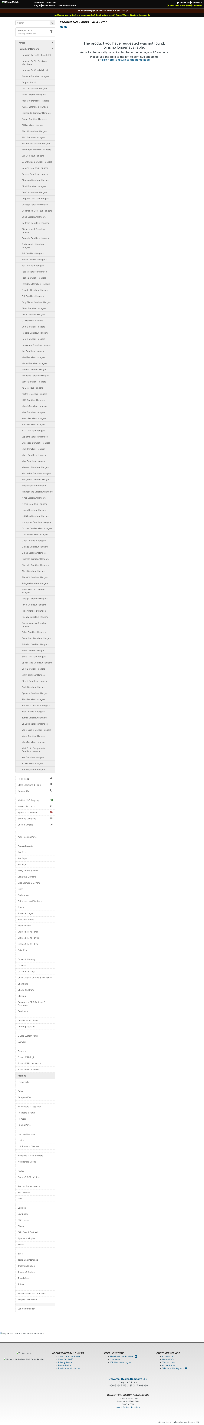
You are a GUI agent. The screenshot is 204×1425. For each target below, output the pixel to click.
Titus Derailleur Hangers (33, 699)
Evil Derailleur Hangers (33, 253)
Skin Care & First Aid (28, 1232)
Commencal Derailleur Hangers (37, 210)
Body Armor (23, 895)
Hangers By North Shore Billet (36, 55)
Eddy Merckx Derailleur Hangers (33, 245)
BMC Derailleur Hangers (33, 137)
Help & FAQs (168, 1359)
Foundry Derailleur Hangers (35, 290)
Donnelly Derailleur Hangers (35, 238)
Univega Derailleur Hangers (35, 723)
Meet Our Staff (65, 1359)
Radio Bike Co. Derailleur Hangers (34, 591)
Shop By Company (27, 818)
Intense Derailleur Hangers (34, 369)
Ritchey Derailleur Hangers (35, 617)
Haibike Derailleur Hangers (35, 333)
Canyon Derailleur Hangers (35, 168)
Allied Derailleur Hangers (34, 94)
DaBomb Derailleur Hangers (35, 223)
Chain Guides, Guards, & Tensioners (35, 977)
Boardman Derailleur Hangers (36, 143)
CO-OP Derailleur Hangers (34, 192)
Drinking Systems (26, 1026)
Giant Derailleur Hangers (33, 314)
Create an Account (66, 5)
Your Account (168, 1362)
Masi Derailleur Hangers (33, 461)
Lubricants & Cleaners (28, 1146)
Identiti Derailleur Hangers (34, 363)
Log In (37, 5)
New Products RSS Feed (122, 1356)
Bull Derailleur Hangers (33, 155)
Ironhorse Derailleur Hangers (35, 375)
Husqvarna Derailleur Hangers (36, 345)
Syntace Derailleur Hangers (35, 693)
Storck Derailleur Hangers (34, 681)
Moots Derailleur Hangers (34, 485)
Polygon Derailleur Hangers (35, 583)
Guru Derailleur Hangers (33, 326)
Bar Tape (22, 858)
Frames (22, 1075)
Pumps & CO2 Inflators (29, 1177)
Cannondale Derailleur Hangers (37, 162)
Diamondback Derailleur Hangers (33, 230)
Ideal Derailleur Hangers (33, 357)
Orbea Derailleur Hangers (34, 553)
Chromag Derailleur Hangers (35, 180)
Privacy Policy (65, 1362)
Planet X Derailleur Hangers (35, 577)
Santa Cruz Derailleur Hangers (36, 638)
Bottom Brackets (26, 919)
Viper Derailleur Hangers (33, 736)
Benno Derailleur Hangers (34, 119)
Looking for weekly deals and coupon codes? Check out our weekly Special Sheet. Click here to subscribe (102, 15)
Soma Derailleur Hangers (34, 656)
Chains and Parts (26, 990)
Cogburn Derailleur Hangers (35, 198)
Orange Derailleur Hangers (35, 546)
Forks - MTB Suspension (29, 1063)
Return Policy (64, 1365)
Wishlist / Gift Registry (28, 800)
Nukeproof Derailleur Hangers (36, 522)
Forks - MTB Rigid (26, 1057)
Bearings (22, 864)
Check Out (196, 2)
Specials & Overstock (28, 812)
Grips (20, 1091)
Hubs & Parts (24, 1125)
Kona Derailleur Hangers (33, 424)
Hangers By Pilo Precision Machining (34, 62)
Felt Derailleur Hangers (33, 265)
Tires (20, 1253)
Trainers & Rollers (26, 1272)
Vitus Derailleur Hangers (33, 742)
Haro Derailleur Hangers (33, 339)
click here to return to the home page (125, 59)
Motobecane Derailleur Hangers (37, 491)
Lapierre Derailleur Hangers (35, 436)
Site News (115, 1359)
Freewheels (23, 1082)
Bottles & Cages (25, 913)
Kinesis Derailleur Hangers (34, 406)
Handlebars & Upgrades (29, 1106)
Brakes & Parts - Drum (28, 938)
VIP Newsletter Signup (121, 1362)
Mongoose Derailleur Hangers (36, 479)
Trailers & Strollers (26, 1266)
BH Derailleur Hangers (32, 125)
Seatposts (23, 1214)
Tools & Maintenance (28, 1260)
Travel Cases (24, 1278)
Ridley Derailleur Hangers (34, 611)
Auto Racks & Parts (27, 837)
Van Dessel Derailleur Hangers (36, 730)
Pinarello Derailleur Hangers (35, 559)
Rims (20, 1198)
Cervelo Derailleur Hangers (35, 174)
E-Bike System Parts (28, 1035)
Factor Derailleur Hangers (34, 259)
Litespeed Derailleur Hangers (36, 443)
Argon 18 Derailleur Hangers (35, 100)
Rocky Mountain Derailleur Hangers (34, 624)
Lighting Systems (26, 1134)
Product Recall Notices (69, 1368)
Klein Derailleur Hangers (33, 412)
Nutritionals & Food (27, 1161)
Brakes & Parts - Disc (28, 931)
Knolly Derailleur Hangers (34, 418)
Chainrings (23, 983)
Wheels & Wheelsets (27, 1299)
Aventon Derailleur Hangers (35, 107)
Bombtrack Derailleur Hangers (36, 149)
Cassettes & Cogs (26, 971)
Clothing (22, 996)
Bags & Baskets (25, 846)
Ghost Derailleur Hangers (34, 308)
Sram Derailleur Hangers (33, 675)
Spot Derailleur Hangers (33, 668)
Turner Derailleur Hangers (34, 717)
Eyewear (22, 1042)
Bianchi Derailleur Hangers (34, 131)
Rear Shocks (24, 1192)
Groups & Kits (24, 1097)
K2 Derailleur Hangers (32, 388)
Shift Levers (23, 1220)
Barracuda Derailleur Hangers (36, 113)
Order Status (48, 5)
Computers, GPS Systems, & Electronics (31, 1003)
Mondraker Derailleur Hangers (36, 473)
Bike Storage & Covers (29, 883)
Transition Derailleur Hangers (36, 705)
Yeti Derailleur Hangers (33, 757)
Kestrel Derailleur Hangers (34, 394)
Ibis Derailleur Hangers (33, 351)
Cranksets (23, 1011)
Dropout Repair (29, 82)
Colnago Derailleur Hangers (35, 204)
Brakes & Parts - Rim (28, 944)
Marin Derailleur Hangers (34, 455)
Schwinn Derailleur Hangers (35, 644)
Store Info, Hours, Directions (128, 1407)
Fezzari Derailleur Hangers (34, 271)
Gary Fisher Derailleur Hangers (36, 302)
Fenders (22, 1051)
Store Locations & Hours (29, 785)
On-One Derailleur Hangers (35, 534)
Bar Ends (22, 852)
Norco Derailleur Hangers (34, 510)
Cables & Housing (26, 959)
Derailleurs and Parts (28, 1020)
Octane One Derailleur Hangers (37, 528)
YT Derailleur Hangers (32, 763)
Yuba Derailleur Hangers (33, 769)
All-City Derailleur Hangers (34, 88)
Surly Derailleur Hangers (33, 687)
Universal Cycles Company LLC (128, 1378)
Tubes (21, 1284)
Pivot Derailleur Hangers (33, 571)
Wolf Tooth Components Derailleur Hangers (33, 749)
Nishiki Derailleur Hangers (34, 504)
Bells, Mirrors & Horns (28, 870)
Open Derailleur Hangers (34, 540)
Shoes (21, 1226)
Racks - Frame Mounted (29, 1186)
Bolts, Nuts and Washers (30, 901)
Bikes (20, 889)
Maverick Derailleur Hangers (35, 467)
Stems (21, 1244)
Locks (21, 1140)
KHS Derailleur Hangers (33, 400)
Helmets (22, 1118)
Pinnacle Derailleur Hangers (35, 565)
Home (64, 26)
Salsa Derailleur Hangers (34, 632)
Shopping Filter (25, 30)
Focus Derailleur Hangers (34, 278)
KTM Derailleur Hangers (33, 430)
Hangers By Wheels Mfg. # (35, 70)
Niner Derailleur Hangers (34, 498)
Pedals (21, 1171)
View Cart (184, 2)
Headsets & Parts (26, 1112)
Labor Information (26, 1308)
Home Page (23, 778)
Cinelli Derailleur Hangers (34, 186)
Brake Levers (24, 925)
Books (21, 907)
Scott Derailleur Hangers (34, 650)
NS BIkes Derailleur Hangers (35, 516)
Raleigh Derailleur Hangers (34, 598)
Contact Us (23, 791)
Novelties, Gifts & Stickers (30, 1155)
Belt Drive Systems (27, 876)
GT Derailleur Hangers (32, 320)
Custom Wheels (25, 824)
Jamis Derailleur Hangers (34, 381)
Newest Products (26, 806)
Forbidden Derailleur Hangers (36, 284)
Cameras (22, 965)
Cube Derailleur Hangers (34, 217)
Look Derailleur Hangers (33, 449)
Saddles (22, 1207)
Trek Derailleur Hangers (33, 711)
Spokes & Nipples (26, 1238)
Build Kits (22, 950)
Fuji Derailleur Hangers (33, 296)
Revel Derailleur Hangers (34, 604)
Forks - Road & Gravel (28, 1069)
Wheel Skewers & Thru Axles (32, 1293)
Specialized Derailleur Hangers (37, 662)
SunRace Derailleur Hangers (35, 76)
